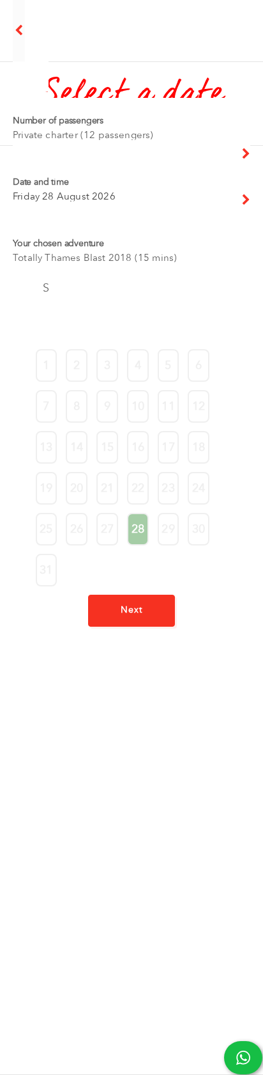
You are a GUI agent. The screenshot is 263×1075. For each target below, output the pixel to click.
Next (131, 609)
